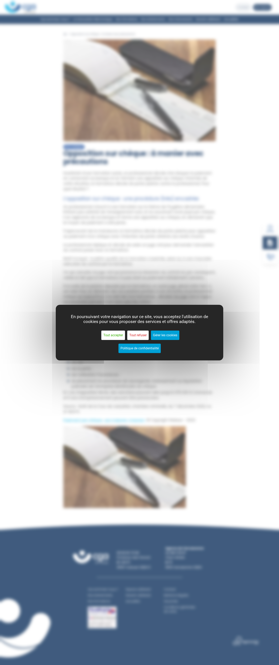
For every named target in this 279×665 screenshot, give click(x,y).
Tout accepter (113, 335)
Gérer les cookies (165, 335)
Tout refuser (138, 335)
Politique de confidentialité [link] (140, 348)
